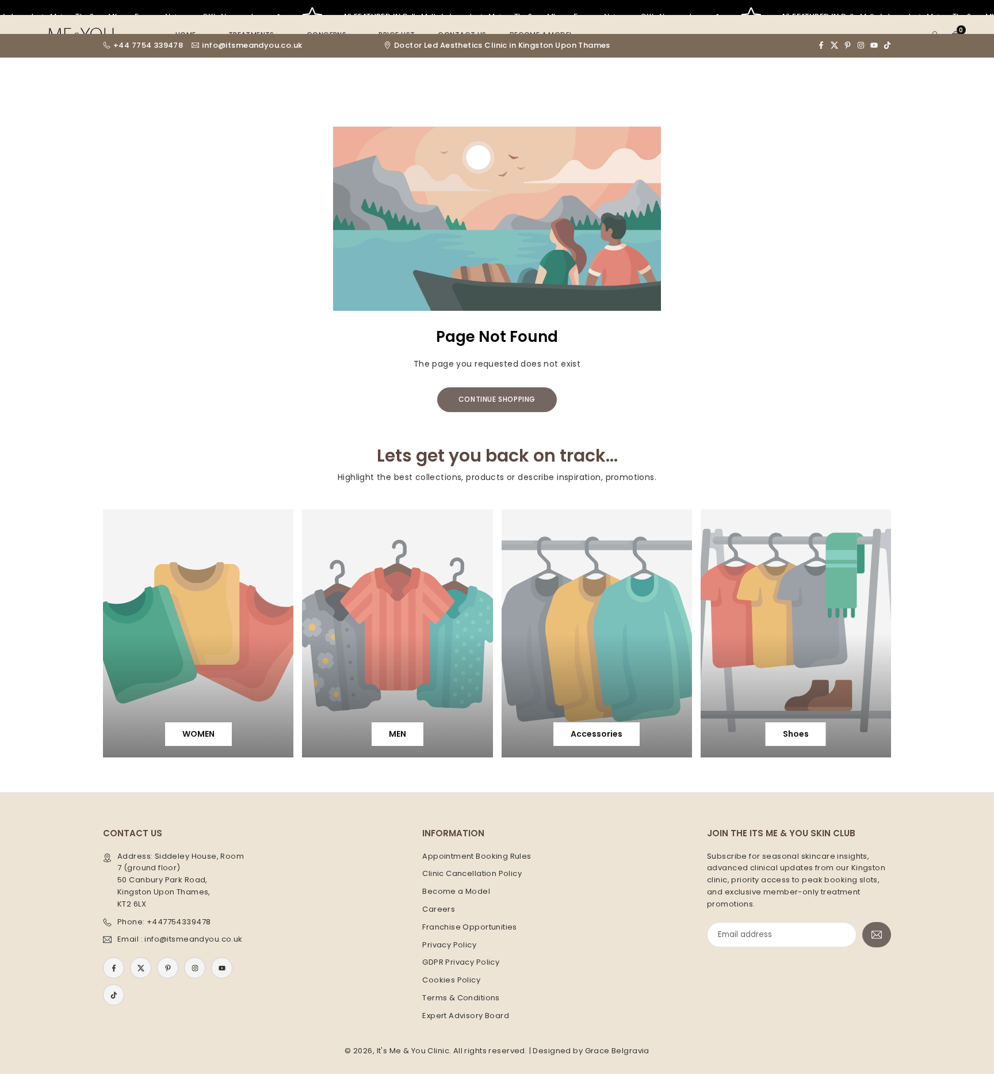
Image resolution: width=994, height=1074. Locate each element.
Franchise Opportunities (469, 926)
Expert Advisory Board (465, 1015)
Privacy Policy (449, 944)
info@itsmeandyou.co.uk (252, 45)
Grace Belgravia (617, 1050)
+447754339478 (179, 921)
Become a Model (456, 891)
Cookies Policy (451, 979)
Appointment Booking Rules (477, 856)
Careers (438, 909)
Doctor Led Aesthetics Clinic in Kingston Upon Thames (502, 45)
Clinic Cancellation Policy (472, 873)
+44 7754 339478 (148, 45)
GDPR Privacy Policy (460, 962)
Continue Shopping (497, 399)
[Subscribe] (876, 935)
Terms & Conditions (461, 997)
